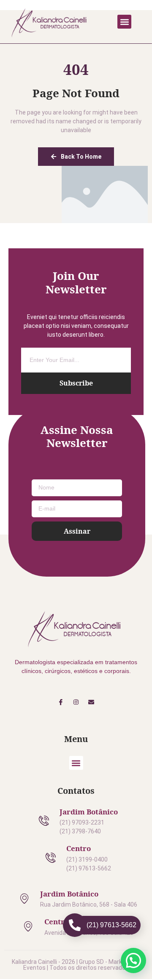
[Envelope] (91, 702)
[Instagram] (76, 702)
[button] (124, 22)
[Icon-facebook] (60, 702)
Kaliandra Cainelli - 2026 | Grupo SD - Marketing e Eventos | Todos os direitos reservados (76, 964)
